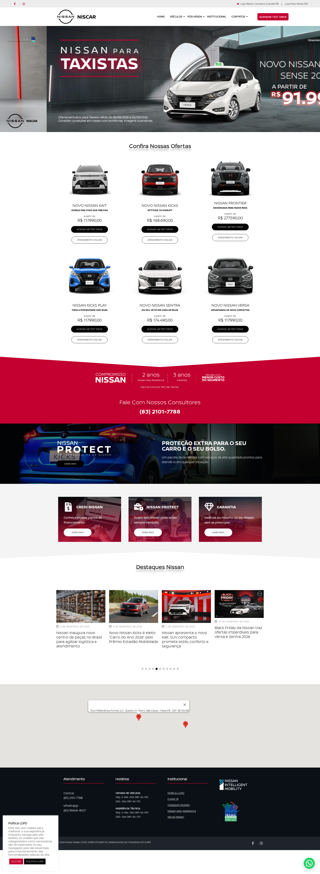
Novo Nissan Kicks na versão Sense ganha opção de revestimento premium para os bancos (249, 639)
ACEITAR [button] (16, 861)
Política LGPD (176, 793)
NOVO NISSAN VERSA (230, 305)
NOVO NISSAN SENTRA (160, 305)
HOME (161, 16)
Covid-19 (173, 799)
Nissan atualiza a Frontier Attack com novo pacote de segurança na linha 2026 (198, 635)
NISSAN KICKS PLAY (90, 305)
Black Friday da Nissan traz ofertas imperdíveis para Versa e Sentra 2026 (145, 632)
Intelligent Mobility (179, 805)
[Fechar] (184, 704)
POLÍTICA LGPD (34, 861)
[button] (185, 724)
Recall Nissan (176, 817)
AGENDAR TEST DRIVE (272, 17)
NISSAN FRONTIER (230, 202)
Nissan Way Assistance (182, 811)
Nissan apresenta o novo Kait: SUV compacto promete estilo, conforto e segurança (91, 639)
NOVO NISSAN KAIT (90, 205)
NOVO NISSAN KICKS (160, 205)
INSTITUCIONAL (216, 16)
